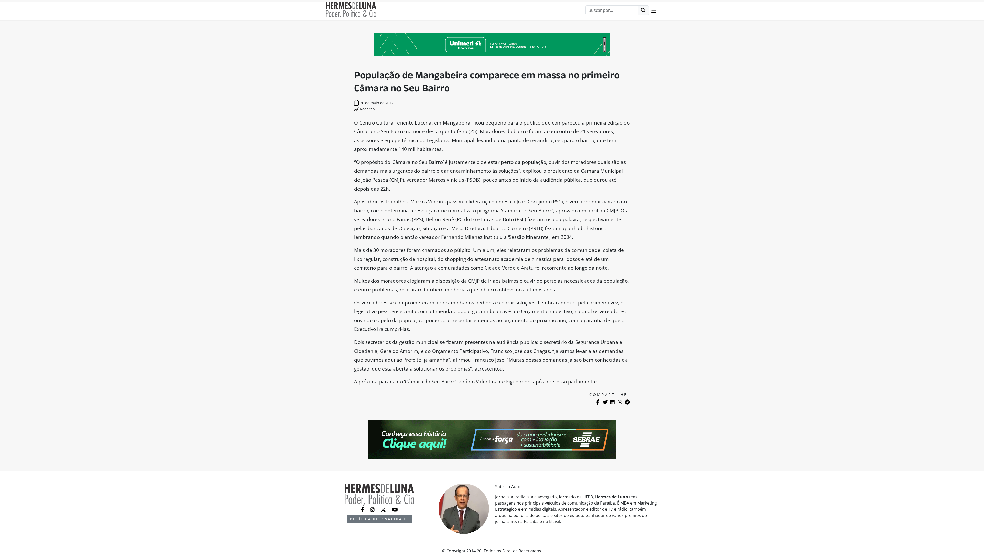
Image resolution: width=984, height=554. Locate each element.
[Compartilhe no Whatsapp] (619, 402)
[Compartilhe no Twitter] (605, 402)
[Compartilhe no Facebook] (597, 402)
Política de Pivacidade (379, 519)
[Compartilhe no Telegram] (627, 402)
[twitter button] (384, 509)
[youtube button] (395, 509)
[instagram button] (373, 509)
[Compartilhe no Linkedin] (612, 402)
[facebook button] (363, 509)
